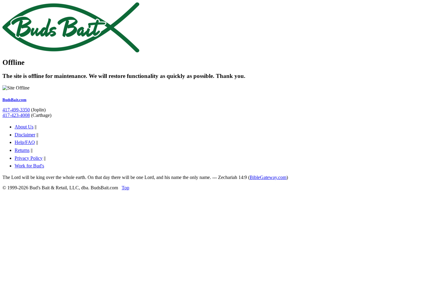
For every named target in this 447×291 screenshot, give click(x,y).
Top (125, 187)
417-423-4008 (16, 115)
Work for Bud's (29, 165)
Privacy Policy (29, 158)
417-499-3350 (16, 109)
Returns (22, 150)
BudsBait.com (14, 99)
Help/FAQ (25, 142)
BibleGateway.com (268, 177)
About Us (24, 126)
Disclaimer (25, 134)
